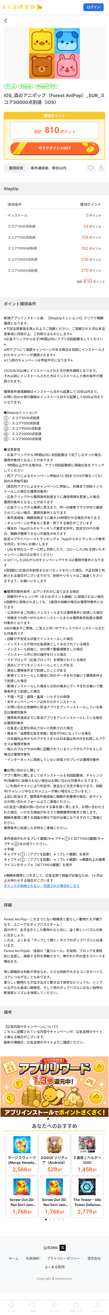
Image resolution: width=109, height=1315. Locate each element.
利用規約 (32, 1258)
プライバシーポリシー (63, 1258)
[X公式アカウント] (63, 1248)
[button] (22, 1154)
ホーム (14, 1258)
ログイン (93, 7)
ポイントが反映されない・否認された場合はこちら (42, 886)
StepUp (26, 86)
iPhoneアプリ (46, 86)
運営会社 (94, 1258)
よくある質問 (54, 1267)
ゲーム (10, 86)
